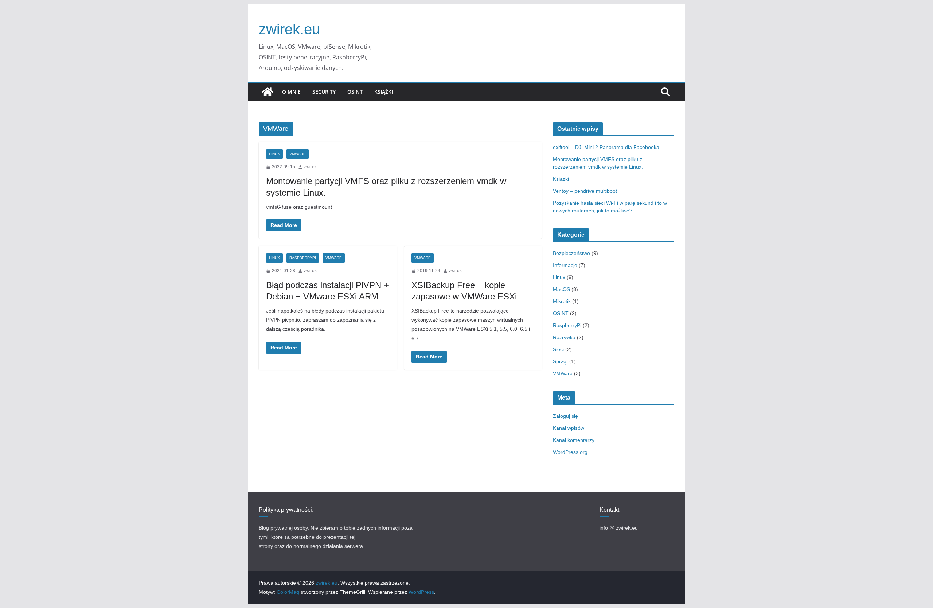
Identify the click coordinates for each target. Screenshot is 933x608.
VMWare (297, 154)
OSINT (355, 91)
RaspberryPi (302, 258)
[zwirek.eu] (267, 92)
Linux (274, 154)
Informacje (565, 265)
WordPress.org (570, 452)
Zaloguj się (565, 416)
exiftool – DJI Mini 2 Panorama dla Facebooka (606, 147)
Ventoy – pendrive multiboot (585, 191)
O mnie (291, 91)
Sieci (558, 349)
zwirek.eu (289, 29)
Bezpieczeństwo (571, 253)
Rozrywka (564, 337)
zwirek (310, 166)
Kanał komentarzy (573, 440)
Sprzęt (560, 361)
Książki (383, 91)
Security (324, 91)
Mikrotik (562, 301)
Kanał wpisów (568, 428)
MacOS (561, 289)
